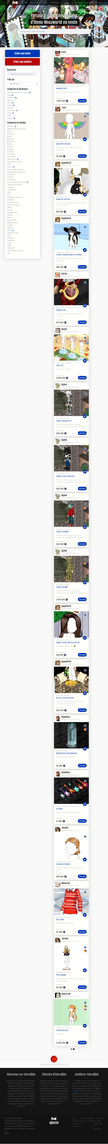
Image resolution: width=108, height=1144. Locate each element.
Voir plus (82, 101)
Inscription (78, 2)
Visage (10, 118)
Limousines (11, 190)
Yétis (9, 253)
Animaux (10, 126)
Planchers (11, 200)
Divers (9, 167)
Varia (9, 245)
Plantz (9, 207)
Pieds (9, 103)
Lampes (10, 187)
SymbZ (10, 108)
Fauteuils (10, 174)
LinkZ (9, 192)
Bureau (10, 146)
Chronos (10, 151)
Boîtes (9, 144)
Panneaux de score (14, 197)
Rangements (12, 212)
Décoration (11, 159)
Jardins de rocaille (14, 185)
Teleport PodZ (12, 233)
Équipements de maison (16, 172)
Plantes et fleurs (13, 205)
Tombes (10, 238)
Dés (8, 164)
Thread (44, 2)
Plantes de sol (12, 202)
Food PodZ (11, 179)
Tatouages (11, 110)
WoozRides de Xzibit (15, 250)
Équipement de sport (15, 169)
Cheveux (10, 98)
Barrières (10, 139)
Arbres (9, 131)
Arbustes (10, 134)
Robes (9, 105)
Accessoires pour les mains (17, 92)
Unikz (9, 116)
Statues (10, 225)
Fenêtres (10, 177)
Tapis (9, 230)
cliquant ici (78, 1091)
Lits (8, 195)
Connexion (90, 2)
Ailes (9, 95)
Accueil (24, 2)
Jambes (10, 100)
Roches (10, 215)
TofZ (9, 235)
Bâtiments (11, 141)
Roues (9, 217)
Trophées (10, 240)
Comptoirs (11, 157)
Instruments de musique (16, 182)
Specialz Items (12, 223)
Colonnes (10, 154)
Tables (9, 228)
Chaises (10, 149)
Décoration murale (14, 162)
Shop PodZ (11, 220)
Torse (9, 113)
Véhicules (11, 248)
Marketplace (55, 2)
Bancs (9, 136)
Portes (9, 210)
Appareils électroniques (16, 129)
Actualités (34, 2)
